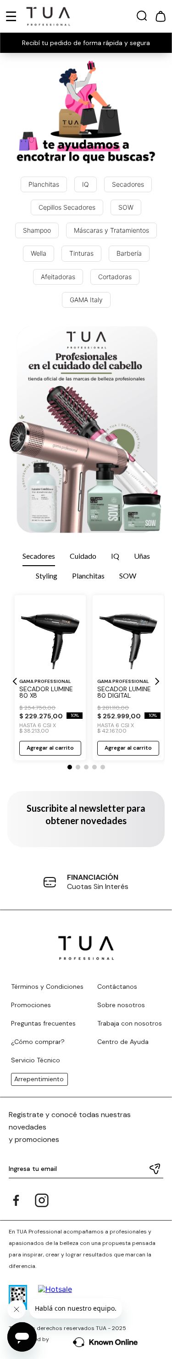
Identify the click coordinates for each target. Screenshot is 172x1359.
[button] (141, 18)
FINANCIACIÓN (92, 877)
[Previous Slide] (15, 681)
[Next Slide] (156, 681)
